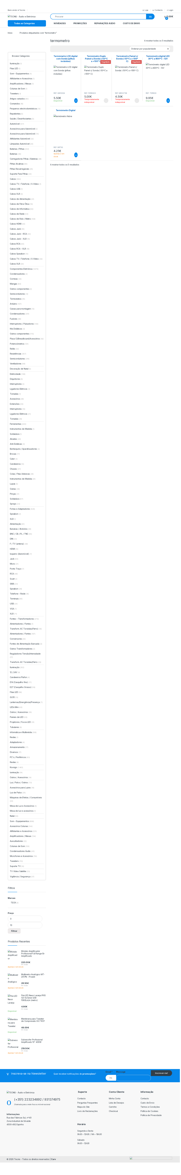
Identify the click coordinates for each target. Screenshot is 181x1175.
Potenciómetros (19, 344)
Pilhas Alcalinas (18, 164)
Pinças (14, 494)
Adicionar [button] (73, 100)
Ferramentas (18, 424)
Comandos (16, 103)
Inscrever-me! (161, 1073)
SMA (14, 584)
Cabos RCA (17, 244)
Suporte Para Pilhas (21, 174)
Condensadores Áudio (22, 851)
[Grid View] (58, 49)
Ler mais (106, 100)
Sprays (15, 504)
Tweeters (15, 93)
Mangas (15, 284)
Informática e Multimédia (23, 732)
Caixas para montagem (22, 309)
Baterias (15, 154)
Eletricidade (17, 374)
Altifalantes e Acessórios (22, 78)
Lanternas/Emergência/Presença (26, 702)
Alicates (15, 439)
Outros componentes (21, 289)
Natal (14, 816)
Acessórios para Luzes (22, 787)
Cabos (15, 179)
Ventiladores (17, 363)
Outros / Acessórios (21, 712)
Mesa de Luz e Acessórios (23, 806)
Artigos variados (19, 98)
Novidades (60, 23)
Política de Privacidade (151, 1115)
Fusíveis (15, 319)
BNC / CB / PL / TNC (21, 534)
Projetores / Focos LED (22, 722)
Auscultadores (18, 841)
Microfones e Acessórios (23, 856)
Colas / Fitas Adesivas (22, 474)
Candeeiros (17, 464)
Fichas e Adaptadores (22, 509)
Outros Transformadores (22, 648)
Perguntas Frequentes (87, 1103)
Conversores (18, 639)
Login (171, 10)
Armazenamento (19, 747)
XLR (13, 519)
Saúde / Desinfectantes (22, 118)
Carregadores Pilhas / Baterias (25, 159)
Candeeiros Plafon (20, 677)
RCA (14, 573)
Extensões (16, 404)
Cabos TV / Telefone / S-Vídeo (25, 184)
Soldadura (16, 434)
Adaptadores (17, 742)
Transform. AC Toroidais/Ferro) (24, 628)
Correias (15, 279)
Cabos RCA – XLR (19, 249)
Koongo (16, 767)
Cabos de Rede (19, 214)
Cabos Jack (17, 229)
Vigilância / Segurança (22, 876)
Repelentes (16, 113)
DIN (13, 539)
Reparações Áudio (104, 23)
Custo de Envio (131, 23)
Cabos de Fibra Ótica (21, 204)
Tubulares (16, 727)
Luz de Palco (18, 792)
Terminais (16, 598)
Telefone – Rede (19, 593)
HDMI (14, 549)
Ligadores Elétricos (20, 389)
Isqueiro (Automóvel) (19, 554)
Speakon (15, 514)
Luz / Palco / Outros (21, 782)
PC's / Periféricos (20, 757)
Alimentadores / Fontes (21, 624)
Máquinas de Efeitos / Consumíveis (26, 799)
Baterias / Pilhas (19, 149)
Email (109, 1072)
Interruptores (17, 384)
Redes (14, 737)
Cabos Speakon (19, 253)
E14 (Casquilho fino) (19, 682)
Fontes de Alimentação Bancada (26, 644)
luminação (16, 772)
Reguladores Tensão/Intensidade (25, 655)
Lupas (14, 484)
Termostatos (17, 299)
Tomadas (15, 394)
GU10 (14, 697)
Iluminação (16, 63)
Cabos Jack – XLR (20, 239)
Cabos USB (16, 189)
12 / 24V (15, 672)
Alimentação (17, 524)
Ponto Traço (17, 569)
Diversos (15, 752)
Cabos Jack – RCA (20, 234)
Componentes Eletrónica (24, 269)
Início (10, 33)
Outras (15, 489)
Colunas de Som (18, 88)
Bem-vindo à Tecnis (16, 10)
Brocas (15, 454)
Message (120, 1072)
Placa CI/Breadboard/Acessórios (27, 338)
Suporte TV (17, 866)
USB (14, 603)
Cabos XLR (16, 194)
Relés (14, 349)
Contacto (159, 10)
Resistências (18, 353)
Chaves (15, 469)
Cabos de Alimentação (22, 199)
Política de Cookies (149, 1111)
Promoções (80, 23)
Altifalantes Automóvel (22, 138)
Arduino (15, 304)
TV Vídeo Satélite (20, 871)
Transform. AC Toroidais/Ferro (25, 662)
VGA (13, 608)
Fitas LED (15, 68)
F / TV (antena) (17, 544)
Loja (146, 10)
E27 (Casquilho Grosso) (21, 687)
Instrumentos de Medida (22, 429)
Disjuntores (16, 379)
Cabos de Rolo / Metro (22, 219)
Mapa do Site (83, 1107)
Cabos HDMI (17, 224)
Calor (14, 459)
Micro (14, 564)
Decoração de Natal (20, 369)
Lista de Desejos (116, 1103)
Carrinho (113, 1107)
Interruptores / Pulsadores (24, 324)
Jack (14, 559)
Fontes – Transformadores (24, 619)
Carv (53, 1159)
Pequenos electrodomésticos (25, 108)
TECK (13, 902)
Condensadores (19, 274)
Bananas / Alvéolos (20, 529)
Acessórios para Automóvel (24, 129)
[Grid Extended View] (54, 49)
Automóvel (17, 124)
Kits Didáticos (17, 329)
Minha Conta (114, 1098)
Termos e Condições (150, 1107)
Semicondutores (19, 294)
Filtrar (14, 931)
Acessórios (17, 399)
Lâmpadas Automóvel (21, 144)
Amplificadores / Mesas (22, 83)
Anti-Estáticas (17, 444)
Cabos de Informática (21, 209)
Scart (13, 579)
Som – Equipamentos (21, 73)
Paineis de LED (18, 717)
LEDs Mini (16, 707)
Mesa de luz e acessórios (23, 811)
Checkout (113, 1111)
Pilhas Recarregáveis (21, 169)
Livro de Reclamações (87, 1111)
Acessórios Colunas (21, 826)
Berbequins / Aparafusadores (25, 449)
